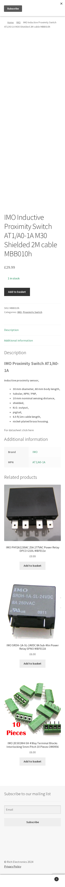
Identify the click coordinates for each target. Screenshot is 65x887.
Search (32, 881)
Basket (50, 877)
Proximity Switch (32, 312)
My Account (11, 881)
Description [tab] (11, 330)
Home (10, 22)
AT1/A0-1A (38, 462)
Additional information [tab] (18, 340)
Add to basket (17, 292)
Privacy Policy (12, 866)
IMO (18, 22)
